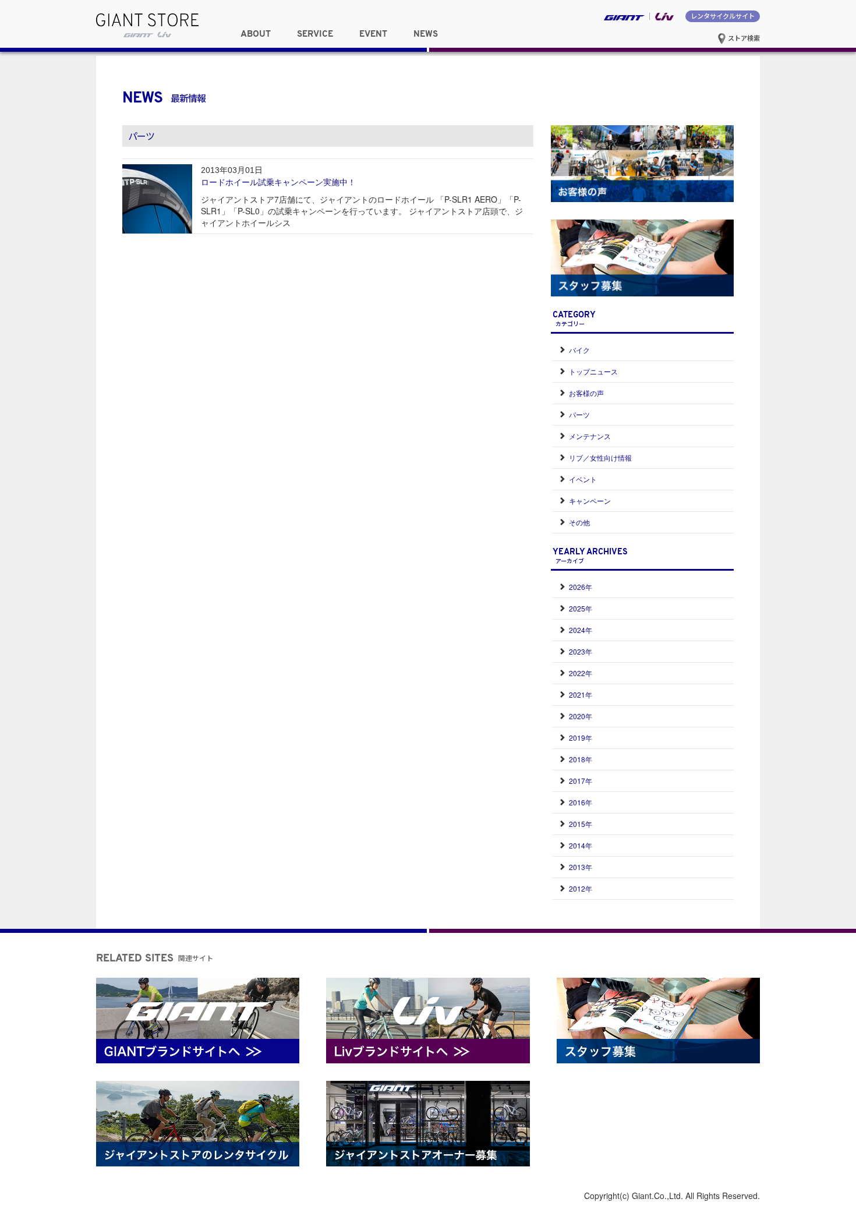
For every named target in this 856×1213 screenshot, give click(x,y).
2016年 (580, 802)
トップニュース (593, 371)
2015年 (580, 824)
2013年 (580, 867)
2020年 (580, 716)
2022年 (580, 673)
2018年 (580, 759)
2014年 (580, 845)
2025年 (580, 608)
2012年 (580, 888)
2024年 (580, 630)
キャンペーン (590, 500)
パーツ (579, 414)
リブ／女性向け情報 (600, 457)
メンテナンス (590, 436)
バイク (579, 350)
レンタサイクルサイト (723, 15)
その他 (579, 522)
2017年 (580, 781)
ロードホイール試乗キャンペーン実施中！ (278, 182)
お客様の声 (586, 393)
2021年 (580, 694)
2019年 (580, 737)
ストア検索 (743, 38)
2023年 (580, 651)
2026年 (580, 587)
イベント (583, 479)
